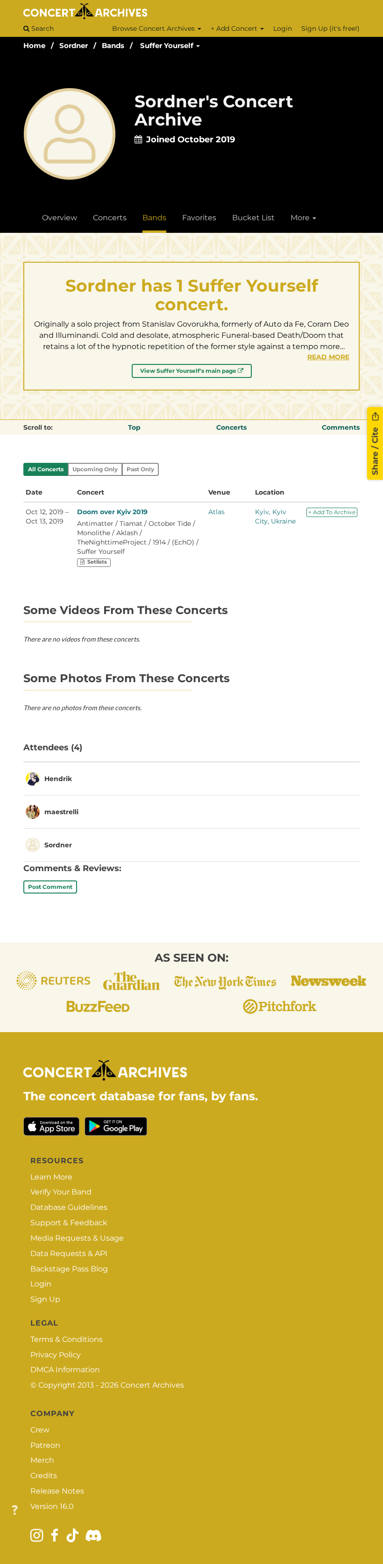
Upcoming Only (95, 469)
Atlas (216, 512)
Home (34, 45)
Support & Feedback (68, 1222)
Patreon (45, 1445)
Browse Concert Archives (154, 28)
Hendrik (58, 779)
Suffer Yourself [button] (167, 45)
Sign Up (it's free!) (330, 28)
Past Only (140, 469)
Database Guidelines (68, 1207)
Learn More (51, 1177)
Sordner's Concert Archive (214, 110)
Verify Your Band (61, 1191)
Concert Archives (152, 1385)
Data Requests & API (68, 1253)
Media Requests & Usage (77, 1238)
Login (282, 28)
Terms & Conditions (66, 1339)
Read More (328, 357)
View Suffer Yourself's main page (189, 370)
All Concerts (46, 469)
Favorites (199, 217)
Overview (59, 217)
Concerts (110, 217)
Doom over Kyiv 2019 (112, 512)
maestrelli (61, 812)
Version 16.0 (52, 1506)
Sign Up (45, 1299)
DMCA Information (65, 1369)
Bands (113, 45)
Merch (42, 1460)
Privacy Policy (55, 1354)
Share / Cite (375, 450)
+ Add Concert (235, 28)
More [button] (301, 217)
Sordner (73, 45)
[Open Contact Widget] (15, 1510)
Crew (40, 1429)
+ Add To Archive (331, 512)
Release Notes (57, 1491)
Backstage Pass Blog (69, 1268)
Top (134, 427)
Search (41, 28)
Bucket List (253, 217)
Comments (341, 427)
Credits (43, 1475)
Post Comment (50, 886)
